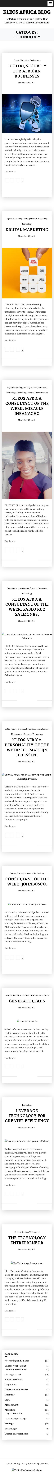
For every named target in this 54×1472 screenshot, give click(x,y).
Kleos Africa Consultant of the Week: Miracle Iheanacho (27, 406)
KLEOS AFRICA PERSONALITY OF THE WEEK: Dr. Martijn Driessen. (27, 747)
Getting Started (30, 218)
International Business (27, 588)
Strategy (27, 734)
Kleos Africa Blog (27, 12)
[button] (50, 3)
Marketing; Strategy (16, 1418)
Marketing (42, 218)
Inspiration (12, 588)
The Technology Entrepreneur (27, 1240)
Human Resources (14, 1379)
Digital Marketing (21, 60)
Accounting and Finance (17, 1360)
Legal (7, 1399)
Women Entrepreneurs (38, 392)
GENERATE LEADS (27, 1001)
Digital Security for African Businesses (27, 71)
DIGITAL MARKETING (27, 229)
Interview (42, 387)
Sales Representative (16, 1369)
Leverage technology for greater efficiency (27, 1115)
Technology (35, 60)
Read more (10, 171)
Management (17, 734)
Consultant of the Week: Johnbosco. (27, 881)
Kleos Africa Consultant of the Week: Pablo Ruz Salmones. (27, 607)
